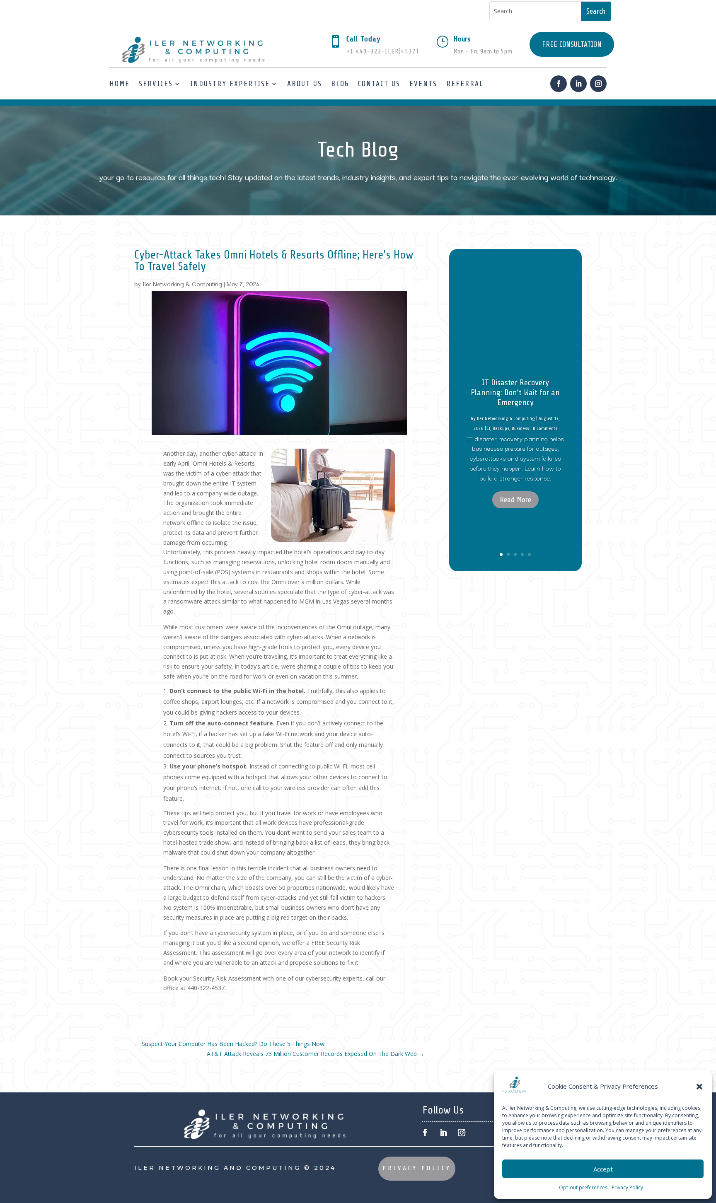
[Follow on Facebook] (558, 83)
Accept (603, 1169)
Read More (515, 499)
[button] (699, 1086)
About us (304, 84)
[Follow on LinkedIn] (578, 83)
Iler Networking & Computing (182, 283)
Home (119, 84)
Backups (501, 428)
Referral (465, 84)
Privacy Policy (627, 1187)
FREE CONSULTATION (572, 44)
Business (520, 428)
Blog (340, 84)
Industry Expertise (230, 84)
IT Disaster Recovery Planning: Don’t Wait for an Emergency (515, 392)
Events (423, 84)
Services (156, 84)
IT (488, 428)
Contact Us (379, 84)
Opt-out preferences (583, 1187)
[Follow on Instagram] (598, 83)
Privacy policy (416, 1168)
